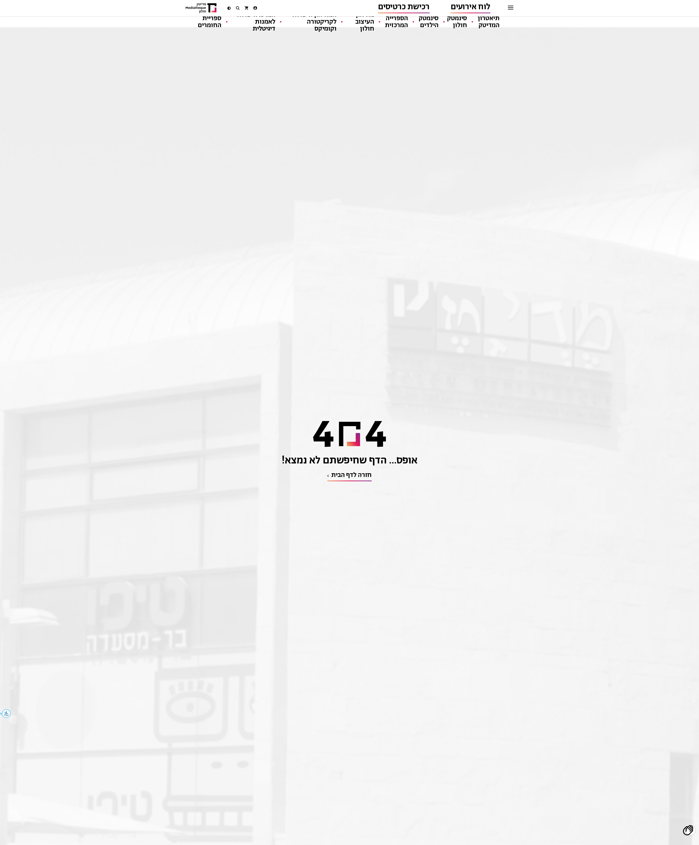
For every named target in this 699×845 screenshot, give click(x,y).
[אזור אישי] (255, 8)
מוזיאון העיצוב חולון (364, 21)
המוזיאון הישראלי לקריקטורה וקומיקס (313, 21)
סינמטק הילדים (429, 22)
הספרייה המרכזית (396, 22)
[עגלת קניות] (246, 8)
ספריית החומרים (210, 22)
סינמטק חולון (457, 22)
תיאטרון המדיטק (489, 22)
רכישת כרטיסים (404, 7)
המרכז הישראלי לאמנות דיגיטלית (255, 21)
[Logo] (201, 8)
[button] (5, 713)
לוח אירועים (470, 7)
